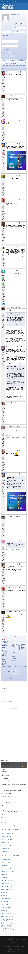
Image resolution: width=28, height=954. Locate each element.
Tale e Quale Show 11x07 (6, 835)
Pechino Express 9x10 (5, 845)
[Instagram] (15, 1)
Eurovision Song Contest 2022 (7, 871)
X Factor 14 (3, 891)
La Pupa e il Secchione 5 (6, 928)
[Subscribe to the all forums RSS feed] (2, 639)
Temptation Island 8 (5, 906)
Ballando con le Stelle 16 (6, 889)
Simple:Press (13, 678)
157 (11, 67)
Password (3, 43)
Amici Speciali (4, 901)
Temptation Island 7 (5, 886)
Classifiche (3, 783)
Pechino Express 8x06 (5, 847)
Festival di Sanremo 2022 (6, 879)
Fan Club (3, 769)
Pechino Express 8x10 (5, 839)
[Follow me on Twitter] (3, 166)
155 (7, 67)
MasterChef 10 (4, 876)
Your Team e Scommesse (6, 796)
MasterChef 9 (4, 870)
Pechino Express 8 (5, 862)
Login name (4, 39)
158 (12, 67)
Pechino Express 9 (5, 868)
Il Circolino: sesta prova (6, 780)
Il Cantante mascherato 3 (6, 929)
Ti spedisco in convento (6, 859)
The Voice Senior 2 (5, 907)
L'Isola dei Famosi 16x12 (6, 833)
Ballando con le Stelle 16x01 (7, 841)
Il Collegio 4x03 (4, 838)
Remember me (6, 49)
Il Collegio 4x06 (4, 832)
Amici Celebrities (4, 908)
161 (18, 67)
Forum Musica (4, 801)
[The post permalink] (18, 72)
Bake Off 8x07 (4, 850)
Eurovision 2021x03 (5, 836)
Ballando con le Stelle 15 (6, 916)
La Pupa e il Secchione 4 (6, 880)
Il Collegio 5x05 (4, 848)
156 (9, 67)
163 (22, 67)
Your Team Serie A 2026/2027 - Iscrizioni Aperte (11, 798)
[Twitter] (2, 1)
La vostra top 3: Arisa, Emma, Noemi (8, 802)
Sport (2, 774)
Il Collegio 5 (3, 865)
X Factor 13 (3, 903)
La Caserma (3, 894)
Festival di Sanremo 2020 (6, 917)
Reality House (4, 810)
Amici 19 (3, 911)
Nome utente (4, 688)
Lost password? (11, 56)
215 (2, 68)
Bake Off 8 (3, 895)
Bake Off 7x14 (4, 842)
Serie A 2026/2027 (5, 775)
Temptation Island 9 (5, 926)
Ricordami (4, 698)
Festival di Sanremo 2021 (6, 914)
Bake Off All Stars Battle (6, 888)
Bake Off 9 (3, 910)
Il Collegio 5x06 (4, 851)
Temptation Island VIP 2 (6, 900)
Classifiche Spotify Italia (6, 807)
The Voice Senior (4, 883)
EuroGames (3, 874)
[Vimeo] (7, 1)
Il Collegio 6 (3, 877)
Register (23, 23)
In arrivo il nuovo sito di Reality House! (9, 811)
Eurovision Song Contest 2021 (7, 864)
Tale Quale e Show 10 (5, 897)
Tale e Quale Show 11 (5, 867)
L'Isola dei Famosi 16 (5, 873)
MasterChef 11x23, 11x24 (6, 844)
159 (14, 67)
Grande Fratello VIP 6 (5, 925)
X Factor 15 (3, 904)
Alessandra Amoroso (5, 771)
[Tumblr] (10, 1)
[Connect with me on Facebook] (4, 303)
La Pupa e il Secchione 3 (6, 885)
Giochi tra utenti (4, 778)
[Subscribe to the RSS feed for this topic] (25, 62)
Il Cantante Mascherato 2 (6, 882)
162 (20, 67)
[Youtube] (12, 1)
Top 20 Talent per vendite (21, 60)
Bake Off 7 (3, 892)
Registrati (10, 701)
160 (16, 67)
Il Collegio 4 (3, 861)
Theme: (8, 671)
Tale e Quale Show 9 (5, 923)
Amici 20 (3, 920)
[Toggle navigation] (25, 5)
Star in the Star (4, 922)
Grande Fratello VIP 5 (5, 913)
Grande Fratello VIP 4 (5, 898)
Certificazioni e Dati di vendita (11, 60)
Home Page (4, 60)
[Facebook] (5, 1)
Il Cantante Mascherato (6, 919)
